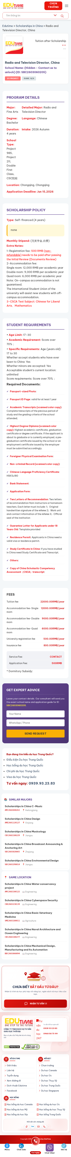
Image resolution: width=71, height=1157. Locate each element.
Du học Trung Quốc (50, 1085)
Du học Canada (49, 1070)
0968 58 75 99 (50, 1033)
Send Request (36, 733)
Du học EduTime (45, 1139)
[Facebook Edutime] (26, 1126)
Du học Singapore (50, 1090)
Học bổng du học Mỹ (17, 1109)
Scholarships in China (29, 26)
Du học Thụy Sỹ (49, 1080)
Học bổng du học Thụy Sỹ (52, 1109)
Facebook (12, 1090)
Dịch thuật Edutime (17, 1085)
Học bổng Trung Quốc (50, 1114)
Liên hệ (10, 1070)
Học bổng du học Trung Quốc (24, 765)
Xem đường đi (14, 1080)
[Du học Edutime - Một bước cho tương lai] (12, 6)
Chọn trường (47, 1065)
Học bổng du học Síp (17, 1114)
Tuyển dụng (12, 1075)
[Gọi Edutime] (44, 1126)
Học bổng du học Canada (20, 1104)
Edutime (7, 26)
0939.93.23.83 (42, 783)
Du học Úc (46, 1075)
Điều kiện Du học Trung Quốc (24, 759)
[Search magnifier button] (62, 16)
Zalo (32, 1126)
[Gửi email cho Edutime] (38, 1126)
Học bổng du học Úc (49, 1104)
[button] (67, 6)
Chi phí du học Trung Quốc (23, 771)
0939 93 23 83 (50, 1028)
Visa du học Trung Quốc (21, 777)
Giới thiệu (12, 1065)
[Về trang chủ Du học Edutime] (18, 1022)
